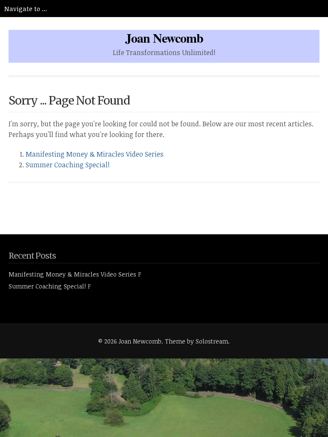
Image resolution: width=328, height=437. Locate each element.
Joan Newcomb (164, 37)
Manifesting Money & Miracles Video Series (95, 154)
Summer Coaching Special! (68, 164)
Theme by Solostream (196, 341)
